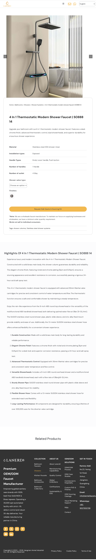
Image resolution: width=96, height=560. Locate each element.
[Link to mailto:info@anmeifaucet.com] (69, 4)
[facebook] (6, 529)
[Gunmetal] (11, 196)
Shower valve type (17, 180)
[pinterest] (22, 529)
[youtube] (6, 534)
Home (11, 105)
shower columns (20, 228)
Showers (27, 105)
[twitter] (11, 529)
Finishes (13, 191)
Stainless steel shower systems (38, 228)
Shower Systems (37, 105)
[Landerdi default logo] (7, 2)
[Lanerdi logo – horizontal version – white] (14, 459)
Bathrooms (19, 105)
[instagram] (17, 529)
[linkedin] (11, 534)
